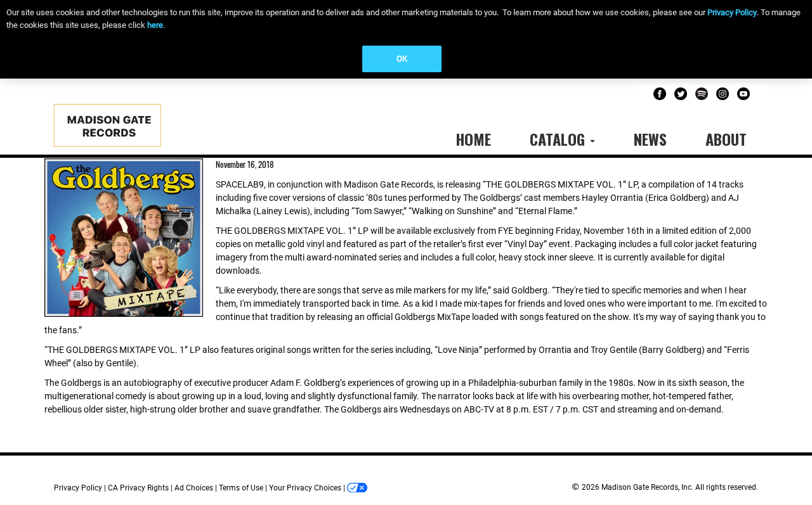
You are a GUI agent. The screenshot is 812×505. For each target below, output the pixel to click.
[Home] (120, 129)
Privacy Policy (732, 12)
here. (156, 25)
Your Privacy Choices (305, 487)
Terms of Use (241, 487)
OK (401, 58)
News (650, 138)
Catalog (559, 138)
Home (473, 138)
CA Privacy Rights (138, 487)
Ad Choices (193, 487)
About (726, 138)
